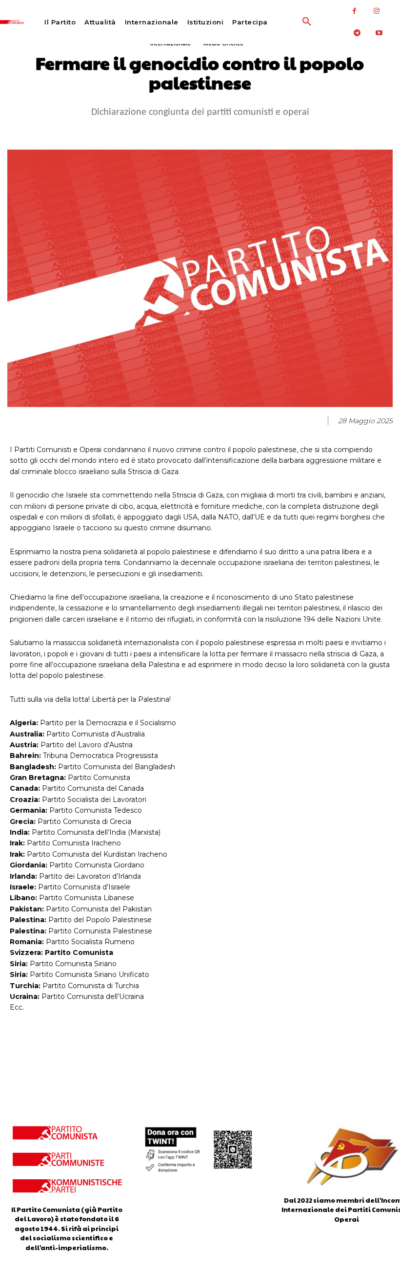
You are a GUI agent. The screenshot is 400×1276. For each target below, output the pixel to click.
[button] (286, 22)
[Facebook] (354, 11)
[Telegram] (356, 33)
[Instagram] (376, 11)
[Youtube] (378, 33)
